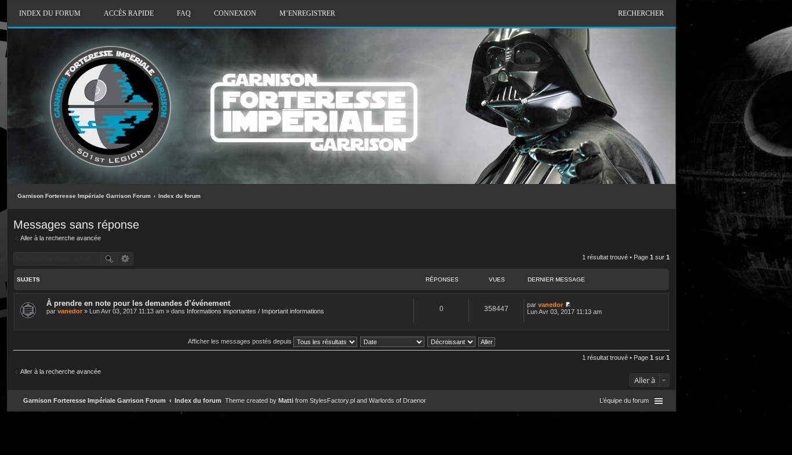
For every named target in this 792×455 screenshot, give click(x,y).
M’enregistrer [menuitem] (307, 13)
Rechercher (641, 13)
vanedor (69, 311)
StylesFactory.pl (332, 400)
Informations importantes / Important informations (255, 311)
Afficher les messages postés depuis (240, 341)
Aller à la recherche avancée (60, 237)
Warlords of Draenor (397, 400)
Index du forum (179, 196)
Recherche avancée (125, 259)
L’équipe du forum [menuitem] (624, 400)
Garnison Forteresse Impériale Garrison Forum (84, 196)
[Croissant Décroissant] (452, 341)
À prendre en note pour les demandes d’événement (138, 303)
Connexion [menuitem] (235, 13)
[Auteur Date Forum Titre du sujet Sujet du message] (393, 341)
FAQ (184, 13)
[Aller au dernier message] (568, 304)
